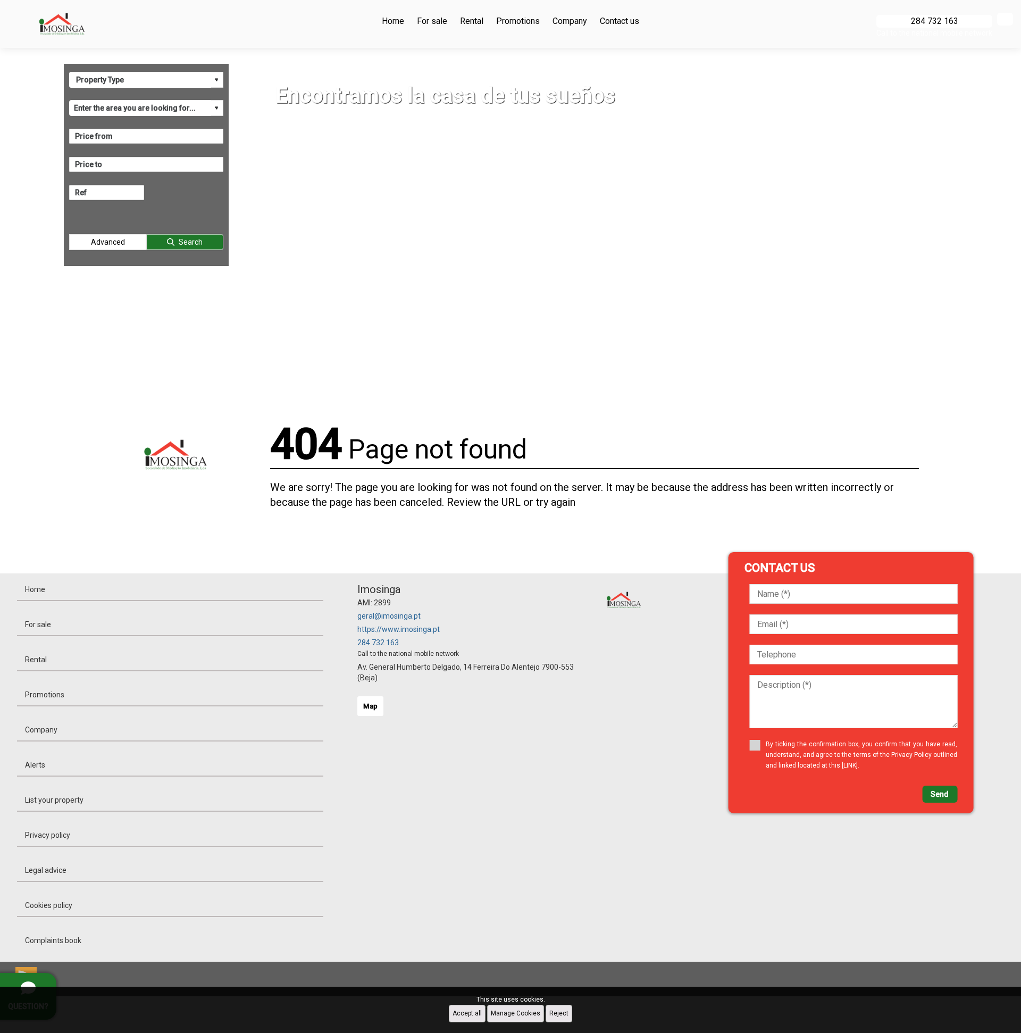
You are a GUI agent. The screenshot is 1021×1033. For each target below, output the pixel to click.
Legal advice (45, 870)
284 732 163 (378, 642)
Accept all (467, 1013)
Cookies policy (48, 905)
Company (570, 21)
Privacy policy (47, 835)
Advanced (108, 242)
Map (370, 706)
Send (940, 794)
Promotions (518, 21)
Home (393, 21)
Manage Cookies (515, 1013)
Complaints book (53, 940)
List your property (54, 800)
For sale (432, 21)
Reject (558, 1013)
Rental (471, 21)
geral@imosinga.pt (389, 616)
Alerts (35, 765)
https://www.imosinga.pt (398, 629)
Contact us (619, 21)
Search (191, 242)
